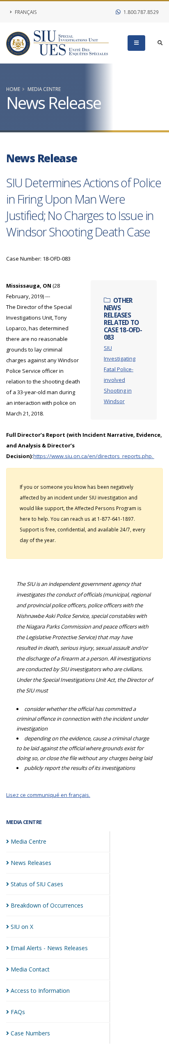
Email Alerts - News (49, 948)
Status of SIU (37, 884)
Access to (40, 990)
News (31, 863)
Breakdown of (47, 905)
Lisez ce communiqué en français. (48, 795)
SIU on (22, 927)
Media (28, 841)
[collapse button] (136, 43)
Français (25, 12)
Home (13, 89)
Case (30, 1033)
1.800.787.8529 (140, 12)
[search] (160, 43)
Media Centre (44, 89)
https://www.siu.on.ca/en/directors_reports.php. (93, 456)
